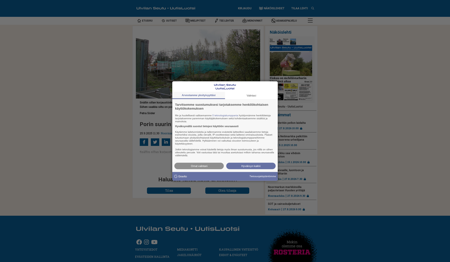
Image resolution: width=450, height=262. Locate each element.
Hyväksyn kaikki (251, 165)
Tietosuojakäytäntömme (262, 176)
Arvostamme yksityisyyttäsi (199, 95)
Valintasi (251, 95)
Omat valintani (199, 165)
